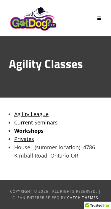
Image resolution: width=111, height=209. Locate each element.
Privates (24, 138)
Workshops (29, 130)
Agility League (31, 114)
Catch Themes (82, 197)
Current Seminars (36, 122)
